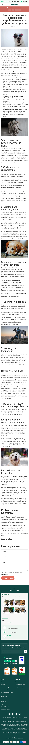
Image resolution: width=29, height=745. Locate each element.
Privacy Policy (9, 738)
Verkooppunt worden (5, 709)
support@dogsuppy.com (7, 622)
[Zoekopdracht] (23, 4)
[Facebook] (9, 714)
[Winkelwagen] (26, 4)
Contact (17, 682)
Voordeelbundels (4, 689)
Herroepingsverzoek (19, 689)
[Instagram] (12, 714)
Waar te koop (3, 701)
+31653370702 (5, 618)
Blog (2, 704)
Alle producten (4, 682)
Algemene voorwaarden (18, 738)
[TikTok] (19, 714)
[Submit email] (25, 651)
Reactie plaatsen (8, 578)
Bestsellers (3, 684)
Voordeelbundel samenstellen (7, 692)
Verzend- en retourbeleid (20, 684)
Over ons (3, 699)
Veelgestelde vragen (19, 687)
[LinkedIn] (16, 714)
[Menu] (2, 4)
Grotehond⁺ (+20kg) (5, 687)
